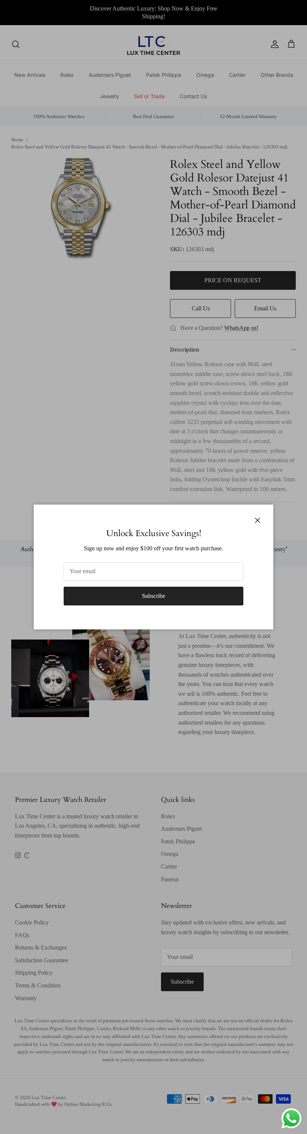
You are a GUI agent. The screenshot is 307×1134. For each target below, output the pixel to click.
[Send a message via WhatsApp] (291, 1118)
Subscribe (153, 596)
